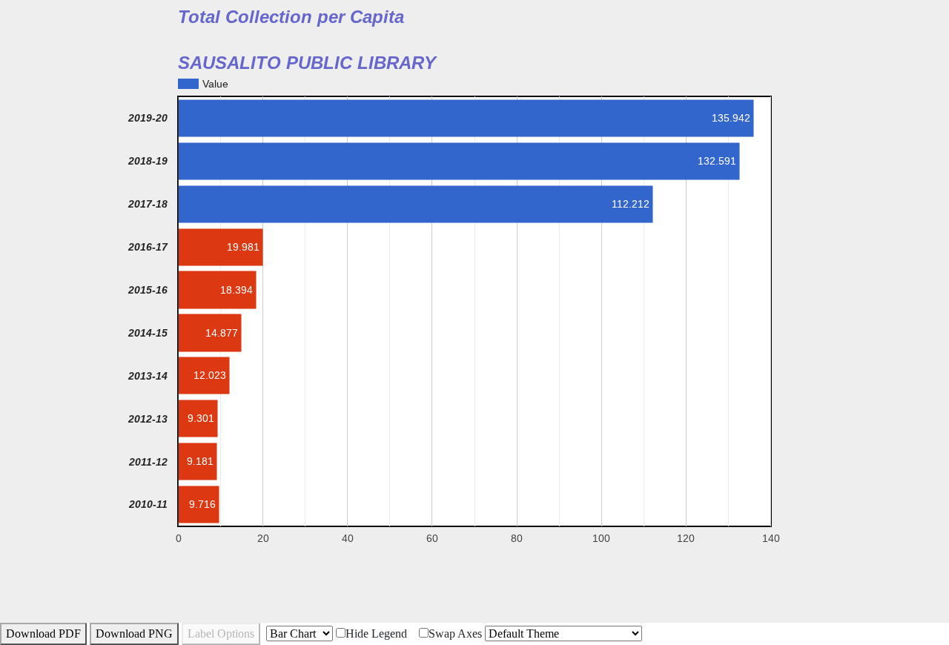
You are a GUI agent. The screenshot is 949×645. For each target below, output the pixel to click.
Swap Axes (455, 633)
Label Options (221, 633)
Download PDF (43, 633)
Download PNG (134, 633)
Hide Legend (376, 633)
